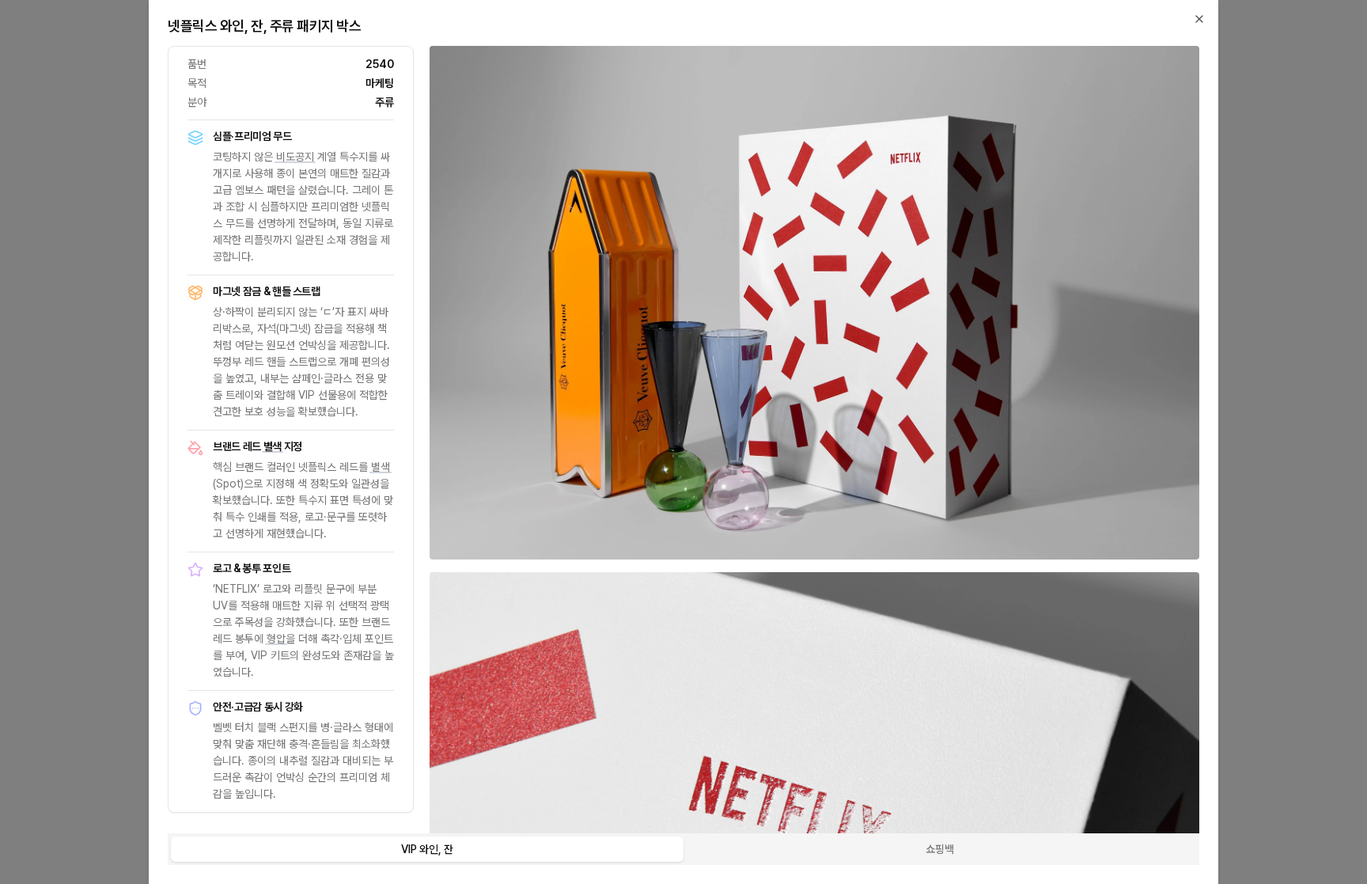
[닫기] (1199, 19)
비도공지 (295, 156)
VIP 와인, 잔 (427, 849)
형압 (276, 638)
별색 (272, 446)
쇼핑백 (940, 849)
